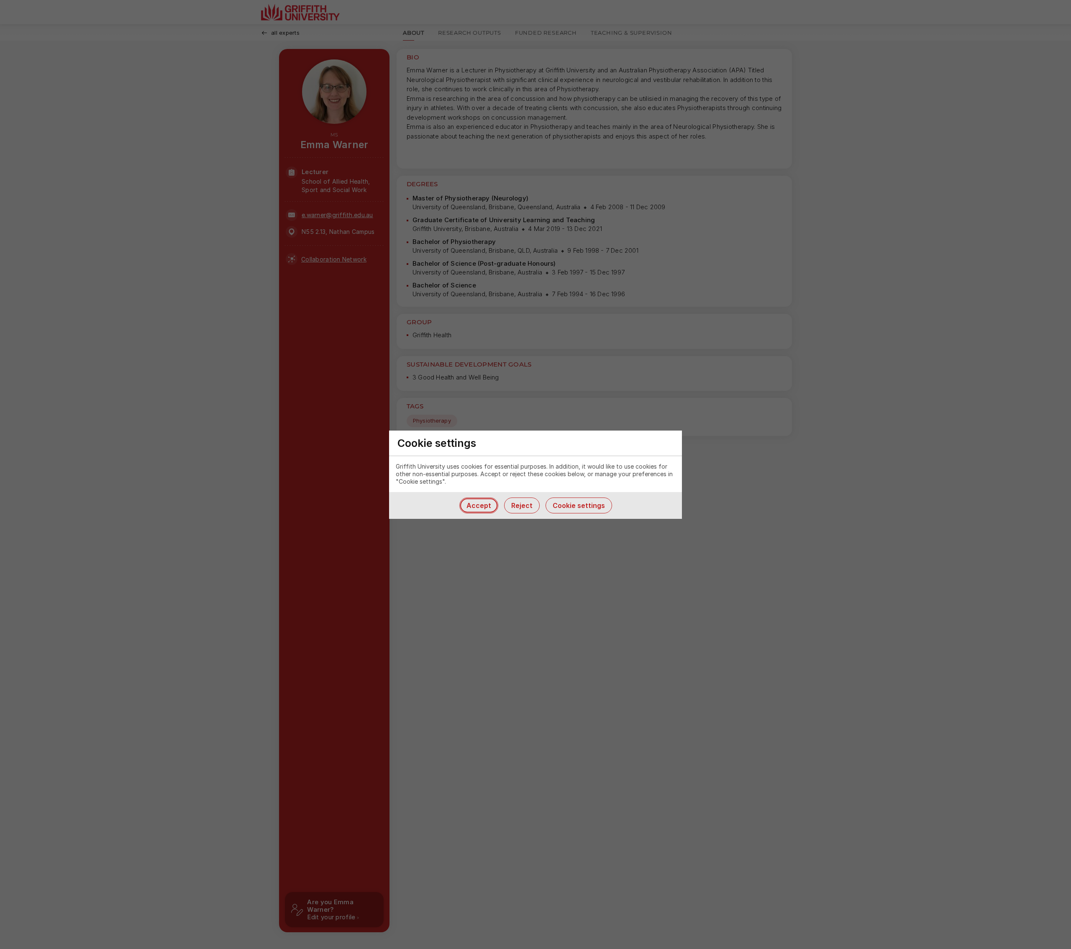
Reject (522, 505)
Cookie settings (579, 505)
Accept (478, 505)
